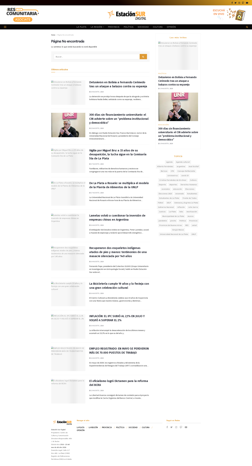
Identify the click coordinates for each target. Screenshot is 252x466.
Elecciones (189, 189)
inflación (181, 207)
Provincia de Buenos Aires (170, 225)
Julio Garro (193, 207)
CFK (172, 171)
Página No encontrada (65, 34)
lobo (181, 211)
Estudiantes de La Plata (169, 198)
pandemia (163, 221)
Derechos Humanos (189, 184)
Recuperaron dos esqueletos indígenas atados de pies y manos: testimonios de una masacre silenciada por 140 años (118, 252)
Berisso (164, 171)
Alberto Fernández (165, 166)
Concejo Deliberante (186, 171)
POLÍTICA (128, 27)
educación (177, 189)
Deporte (162, 184)
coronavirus (172, 175)
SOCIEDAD (143, 27)
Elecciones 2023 (165, 193)
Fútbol (160, 203)
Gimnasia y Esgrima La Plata (186, 203)
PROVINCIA (113, 27)
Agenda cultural (183, 162)
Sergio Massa (178, 230)
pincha (173, 221)
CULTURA (158, 27)
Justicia (162, 211)
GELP (169, 203)
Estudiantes (192, 193)
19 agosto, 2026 (97, 92)
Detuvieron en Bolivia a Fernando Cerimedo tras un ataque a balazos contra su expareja (177, 81)
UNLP (194, 234)
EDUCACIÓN (163, 124)
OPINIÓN (171, 27)
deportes (173, 184)
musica (190, 216)
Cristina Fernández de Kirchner (173, 180)
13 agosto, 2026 (97, 390)
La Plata (172, 211)
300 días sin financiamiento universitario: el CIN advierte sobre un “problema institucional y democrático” (118, 119)
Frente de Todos (190, 198)
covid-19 (184, 175)
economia (166, 189)
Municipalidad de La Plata (173, 216)
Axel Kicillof (194, 166)
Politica (183, 221)
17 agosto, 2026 (97, 164)
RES (186, 225)
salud (194, 225)
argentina (181, 166)
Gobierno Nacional (166, 207)
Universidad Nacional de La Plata (174, 234)
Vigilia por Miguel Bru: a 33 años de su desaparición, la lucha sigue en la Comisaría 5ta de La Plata (117, 154)
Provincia (193, 221)
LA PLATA (81, 27)
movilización (192, 211)
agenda (169, 162)
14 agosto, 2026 (97, 225)
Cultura (193, 180)
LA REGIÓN (96, 27)
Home (53, 34)
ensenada (179, 193)
